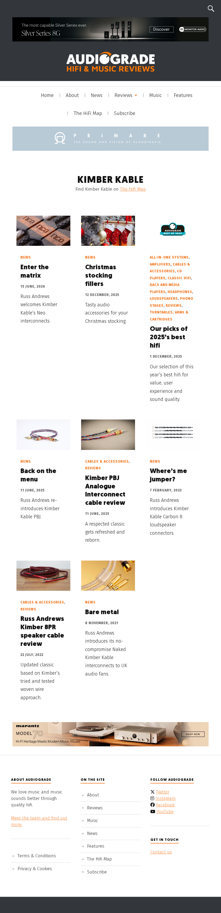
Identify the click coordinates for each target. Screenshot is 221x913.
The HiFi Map (88, 113)
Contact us (161, 852)
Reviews (123, 95)
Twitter (162, 792)
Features (183, 95)
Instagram (166, 798)
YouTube (165, 811)
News (96, 95)
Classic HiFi (179, 278)
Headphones (180, 292)
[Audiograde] (110, 62)
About (72, 95)
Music (155, 95)
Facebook (165, 804)
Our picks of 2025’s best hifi (169, 337)
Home (47, 95)
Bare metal (102, 612)
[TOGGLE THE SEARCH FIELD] (211, 8)
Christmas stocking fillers (100, 276)
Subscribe (124, 113)
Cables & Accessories (107, 461)
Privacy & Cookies (35, 868)
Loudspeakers (164, 298)
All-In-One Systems (169, 257)
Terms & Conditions (37, 855)
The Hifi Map (133, 189)
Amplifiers (160, 264)
